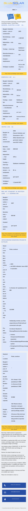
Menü (14, 9)
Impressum (17, 508)
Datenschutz (23, 508)
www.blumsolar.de (15, 498)
